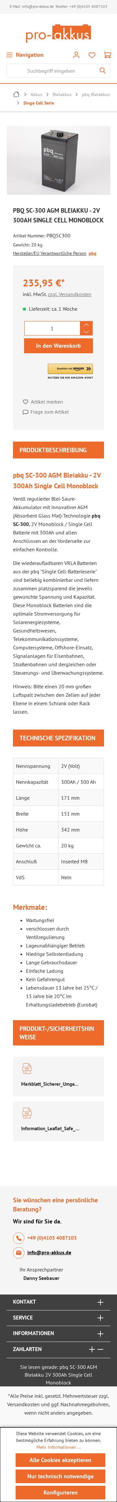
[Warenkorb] (107, 54)
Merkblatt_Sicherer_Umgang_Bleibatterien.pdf (50, 1084)
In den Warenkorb (58, 345)
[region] (58, 161)
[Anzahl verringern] (86, 331)
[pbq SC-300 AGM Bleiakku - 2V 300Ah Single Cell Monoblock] (58, 160)
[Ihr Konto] (76, 54)
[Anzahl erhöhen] (86, 324)
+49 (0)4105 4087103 (88, 6)
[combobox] (51, 71)
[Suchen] (102, 71)
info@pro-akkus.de (38, 6)
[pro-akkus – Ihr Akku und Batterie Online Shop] (58, 33)
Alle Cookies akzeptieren (60, 1460)
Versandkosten (23, 1404)
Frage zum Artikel (50, 411)
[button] (70, 371)
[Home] (16, 95)
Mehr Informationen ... (58, 1447)
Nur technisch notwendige (60, 1476)
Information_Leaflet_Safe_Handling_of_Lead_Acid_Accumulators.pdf (50, 1128)
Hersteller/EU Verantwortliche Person (49, 253)
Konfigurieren (61, 1492)
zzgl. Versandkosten (69, 294)
